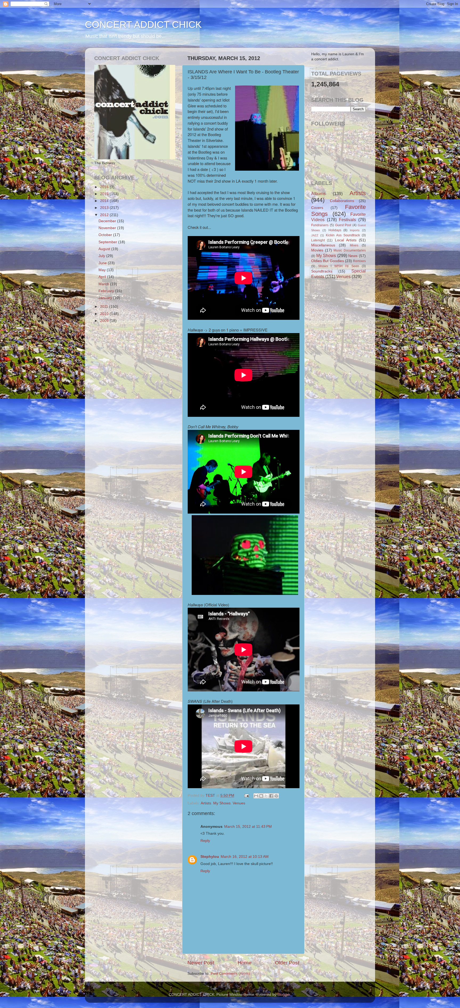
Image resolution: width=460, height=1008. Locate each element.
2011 (104, 307)
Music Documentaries (350, 250)
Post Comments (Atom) (230, 974)
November (107, 228)
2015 (105, 194)
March (104, 284)
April (102, 277)
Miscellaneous (323, 245)
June (103, 263)
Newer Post (200, 962)
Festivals (347, 219)
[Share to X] (266, 796)
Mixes (354, 245)
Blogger (283, 995)
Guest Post (343, 225)
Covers (317, 208)
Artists (206, 803)
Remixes (359, 261)
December (107, 221)
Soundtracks (321, 271)
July (102, 256)
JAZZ (314, 235)
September (108, 242)
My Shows (222, 803)
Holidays (334, 230)
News (353, 256)
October (105, 235)
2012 (105, 215)
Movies (317, 250)
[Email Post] (246, 795)
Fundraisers (319, 225)
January (105, 298)
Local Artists (345, 240)
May (102, 270)
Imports (355, 230)
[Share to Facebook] (271, 796)
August (104, 249)
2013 (105, 208)
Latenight (318, 240)
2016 (105, 187)
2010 (105, 314)
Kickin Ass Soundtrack (343, 235)
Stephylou (209, 857)
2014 (105, 201)
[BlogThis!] (261, 796)
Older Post (287, 962)
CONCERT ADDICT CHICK (143, 24)
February (106, 291)
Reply (205, 841)
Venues (239, 803)
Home (245, 962)
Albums (318, 193)
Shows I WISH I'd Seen (338, 266)
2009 (105, 321)
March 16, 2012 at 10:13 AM (245, 857)
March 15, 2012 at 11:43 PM (248, 827)
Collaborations (342, 201)
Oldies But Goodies (327, 261)
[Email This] (256, 796)
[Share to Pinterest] (276, 796)
